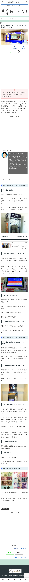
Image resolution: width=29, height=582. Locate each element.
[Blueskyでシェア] (18, 449)
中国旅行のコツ (6, 508)
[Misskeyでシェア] (24, 449)
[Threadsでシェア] (11, 453)
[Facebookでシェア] (5, 453)
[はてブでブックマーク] (18, 453)
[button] (19, 51)
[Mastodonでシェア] (11, 449)
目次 (6, 179)
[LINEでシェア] (24, 453)
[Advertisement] (14, 72)
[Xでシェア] (5, 449)
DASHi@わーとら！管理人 (16, 153)
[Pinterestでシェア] (8, 457)
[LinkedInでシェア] (14, 457)
